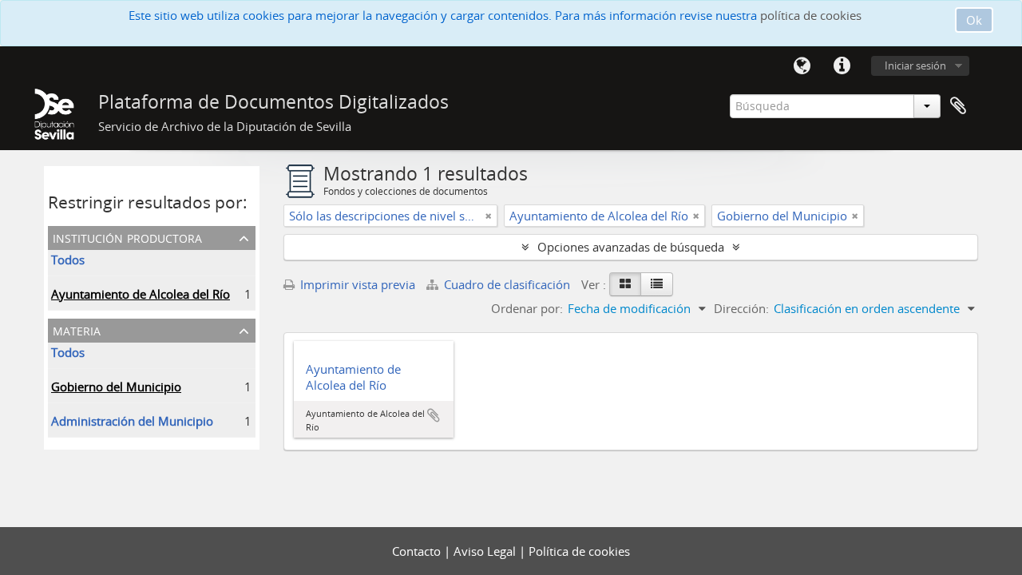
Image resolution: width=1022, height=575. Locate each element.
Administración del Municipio (132, 421)
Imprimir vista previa (356, 284)
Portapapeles (958, 106)
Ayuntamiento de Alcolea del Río (140, 294)
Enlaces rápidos (842, 66)
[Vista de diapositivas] (625, 284)
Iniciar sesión (915, 65)
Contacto (418, 551)
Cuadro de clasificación (507, 284)
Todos (68, 260)
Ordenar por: (527, 308)
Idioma (802, 66)
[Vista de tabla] (656, 284)
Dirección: (741, 308)
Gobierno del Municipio (116, 387)
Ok (974, 20)
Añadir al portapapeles (434, 415)
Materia (77, 329)
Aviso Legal (486, 551)
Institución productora (127, 237)
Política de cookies (579, 551)
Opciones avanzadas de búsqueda (630, 247)
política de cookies (811, 15)
